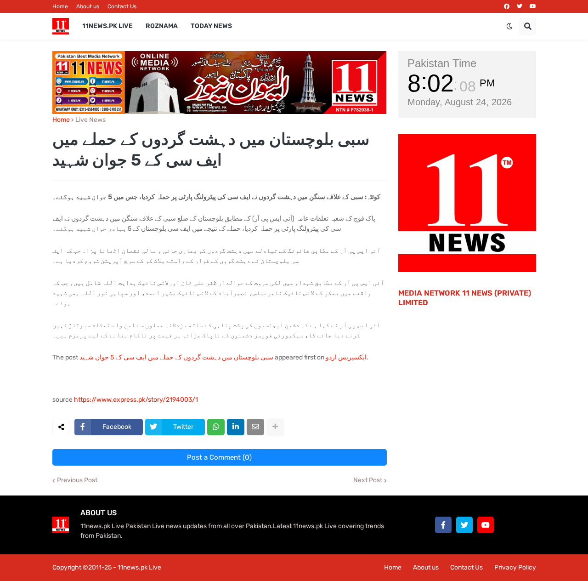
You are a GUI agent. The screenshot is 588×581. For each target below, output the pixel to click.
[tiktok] (528, 525)
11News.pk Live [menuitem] (107, 26)
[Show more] (275, 427)
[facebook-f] (443, 525)
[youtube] (533, 6)
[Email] (255, 427)
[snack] (506, 525)
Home (60, 6)
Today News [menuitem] (211, 26)
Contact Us (121, 6)
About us (87, 6)
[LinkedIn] (235, 427)
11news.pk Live (139, 567)
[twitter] (519, 6)
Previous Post (77, 480)
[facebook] (506, 6)
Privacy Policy (515, 567)
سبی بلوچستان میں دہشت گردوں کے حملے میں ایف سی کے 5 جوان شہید (176, 357)
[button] (509, 26)
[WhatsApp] (216, 427)
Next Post (367, 480)
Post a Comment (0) (219, 457)
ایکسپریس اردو (346, 357)
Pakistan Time (441, 63)
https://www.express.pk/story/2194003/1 (136, 400)
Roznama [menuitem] (162, 26)
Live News (90, 120)
